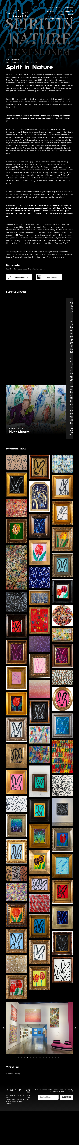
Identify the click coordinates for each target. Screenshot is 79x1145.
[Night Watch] (39, 712)
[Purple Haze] (39, 644)
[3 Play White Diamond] (62, 970)
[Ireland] (39, 781)
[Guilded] (16, 851)
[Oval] (62, 699)
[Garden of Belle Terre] (39, 862)
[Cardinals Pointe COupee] (39, 903)
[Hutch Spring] (62, 785)
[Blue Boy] (16, 941)
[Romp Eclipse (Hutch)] (16, 602)
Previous (4, 1028)
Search (72, 18)
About (70, 15)
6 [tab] (34, 1057)
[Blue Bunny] (39, 926)
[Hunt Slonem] (37, 411)
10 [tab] (46, 1057)
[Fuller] (62, 866)
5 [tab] (31, 1057)
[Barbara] (39, 952)
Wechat (20, 1089)
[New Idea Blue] (62, 725)
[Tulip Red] (39, 552)
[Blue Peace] (62, 917)
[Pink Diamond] (39, 666)
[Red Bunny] (16, 626)
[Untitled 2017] (39, 496)
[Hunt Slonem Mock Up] (62, 812)
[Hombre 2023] (39, 836)
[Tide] (62, 565)
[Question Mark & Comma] (62, 635)
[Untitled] (16, 484)
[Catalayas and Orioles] (16, 892)
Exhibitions (68, 8)
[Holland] (62, 840)
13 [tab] (55, 1057)
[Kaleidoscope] (39, 754)
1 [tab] (18, 1057)
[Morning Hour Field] (16, 462)
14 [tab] (59, 1057)
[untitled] (39, 526)
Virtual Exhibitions (65, 11)
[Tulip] (16, 531)
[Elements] (16, 873)
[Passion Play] (39, 689)
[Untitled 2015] (16, 508)
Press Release (51, 277)
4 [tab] (28, 1057)
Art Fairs (50, 11)
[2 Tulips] (39, 978)
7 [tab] (37, 1057)
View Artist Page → (72, 431)
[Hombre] (16, 825)
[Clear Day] (62, 892)
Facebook (7, 1089)
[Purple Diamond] (16, 652)
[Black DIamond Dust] (62, 943)
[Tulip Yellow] (62, 539)
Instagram (11, 1089)
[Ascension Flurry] (16, 964)
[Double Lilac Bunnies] (39, 884)
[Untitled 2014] (62, 513)
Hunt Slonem (12, 59)
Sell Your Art (28, 1096)
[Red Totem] (62, 615)
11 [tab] (49, 1057)
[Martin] (16, 730)
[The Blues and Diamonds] (39, 577)
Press (62, 15)
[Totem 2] (16, 567)
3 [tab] (25, 1057)
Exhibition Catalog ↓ (14, 1073)
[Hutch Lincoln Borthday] (16, 804)
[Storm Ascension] (39, 597)
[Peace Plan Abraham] (62, 677)
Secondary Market (52, 18)
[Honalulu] (39, 810)
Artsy (16, 1089)
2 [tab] (21, 1057)
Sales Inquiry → (21, 277)
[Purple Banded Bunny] (62, 656)
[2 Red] (16, 987)
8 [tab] (40, 1057)
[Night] (16, 703)
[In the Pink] (16, 782)
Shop (66, 18)
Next (75, 1028)
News (58, 8)
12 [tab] (52, 1057)
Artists (50, 8)
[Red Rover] (39, 620)
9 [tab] (43, 1057)
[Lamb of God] (16, 756)
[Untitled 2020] (62, 487)
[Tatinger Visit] (62, 591)
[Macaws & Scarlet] (39, 735)
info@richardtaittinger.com (15, 1098)
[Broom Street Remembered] (16, 915)
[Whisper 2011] (62, 464)
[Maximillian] (39, 467)
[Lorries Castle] (62, 756)
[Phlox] (16, 678)
